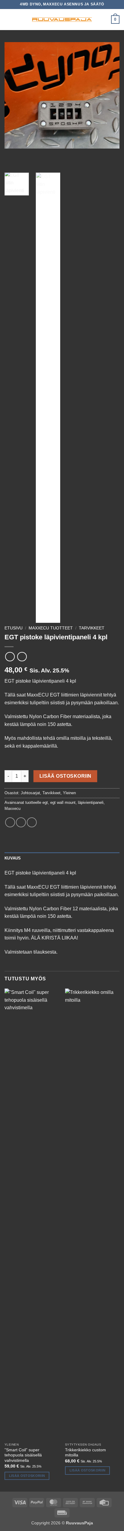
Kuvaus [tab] (13, 858)
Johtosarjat (30, 793)
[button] (8, 19)
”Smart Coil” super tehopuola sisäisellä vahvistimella (23, 1455)
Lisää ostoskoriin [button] (27, 1475)
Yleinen (69, 793)
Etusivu (14, 628)
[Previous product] (21, 656)
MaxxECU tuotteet (51, 628)
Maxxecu (12, 808)
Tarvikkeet (91, 628)
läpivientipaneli (91, 802)
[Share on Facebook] (21, 822)
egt (45, 802)
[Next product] (9, 656)
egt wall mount (63, 802)
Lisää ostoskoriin (65, 776)
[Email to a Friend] (32, 822)
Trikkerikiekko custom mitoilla (85, 1453)
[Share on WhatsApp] (10, 822)
